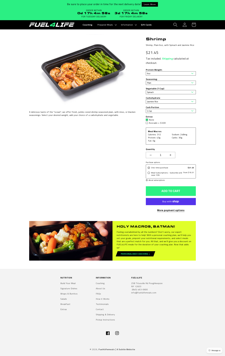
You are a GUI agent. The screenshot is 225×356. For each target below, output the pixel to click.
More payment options (171, 210)
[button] (106, 25)
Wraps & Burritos (69, 294)
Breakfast (65, 304)
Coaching (100, 283)
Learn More (150, 4)
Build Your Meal (68, 283)
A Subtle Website (126, 349)
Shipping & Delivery (105, 314)
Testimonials (102, 304)
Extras (63, 309)
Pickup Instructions (105, 320)
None (151, 119)
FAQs (98, 294)
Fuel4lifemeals (107, 349)
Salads (63, 299)
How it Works (103, 299)
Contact (100, 309)
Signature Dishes (68, 288)
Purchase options (153, 162)
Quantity (150, 149)
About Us (100, 288)
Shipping (167, 58)
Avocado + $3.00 (157, 122)
